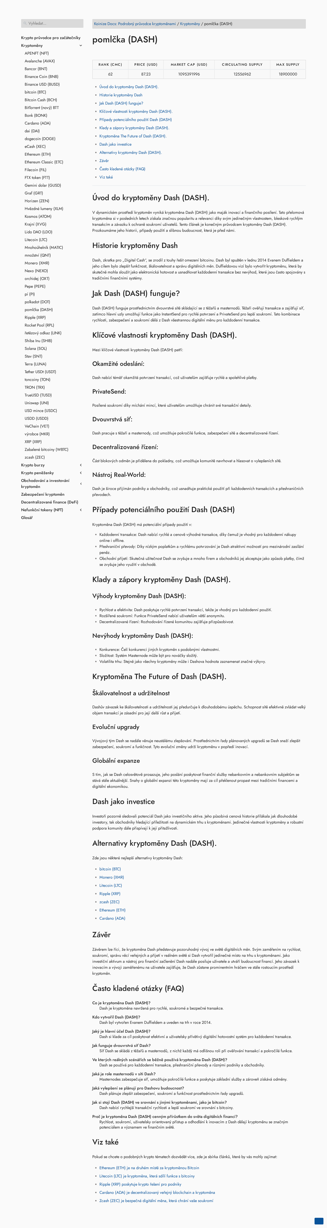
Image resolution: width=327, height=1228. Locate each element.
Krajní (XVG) (35, 224)
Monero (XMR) (37, 263)
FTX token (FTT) (37, 177)
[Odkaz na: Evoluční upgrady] (145, 727)
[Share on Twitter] (105, 52)
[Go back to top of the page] (319, 1221)
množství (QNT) (38, 255)
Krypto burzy (33, 465)
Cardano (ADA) (38, 123)
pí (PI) (30, 294)
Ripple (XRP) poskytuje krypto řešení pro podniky (140, 1184)
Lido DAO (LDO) (38, 232)
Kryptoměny (32, 45)
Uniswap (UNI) (37, 403)
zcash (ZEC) (35, 457)
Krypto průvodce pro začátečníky (51, 38)
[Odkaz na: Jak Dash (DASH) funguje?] (186, 293)
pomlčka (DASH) (39, 310)
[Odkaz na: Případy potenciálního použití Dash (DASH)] (241, 510)
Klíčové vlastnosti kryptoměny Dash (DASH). (136, 111)
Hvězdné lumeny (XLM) (44, 209)
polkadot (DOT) (37, 302)
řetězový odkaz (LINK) (43, 333)
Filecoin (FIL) (35, 170)
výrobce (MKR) (37, 434)
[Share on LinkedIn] (113, 52)
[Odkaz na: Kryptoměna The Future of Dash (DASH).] (233, 676)
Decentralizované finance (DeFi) (49, 502)
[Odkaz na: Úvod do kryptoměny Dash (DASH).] (216, 197)
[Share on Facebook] (96, 52)
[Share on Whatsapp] (130, 52)
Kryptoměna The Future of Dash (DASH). (133, 136)
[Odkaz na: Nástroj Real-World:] (151, 475)
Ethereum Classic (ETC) (44, 162)
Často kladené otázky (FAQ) (122, 169)
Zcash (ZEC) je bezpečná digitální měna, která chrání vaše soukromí (156, 1201)
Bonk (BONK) (36, 115)
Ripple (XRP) (35, 317)
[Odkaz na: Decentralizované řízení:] (164, 447)
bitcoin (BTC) (35, 92)
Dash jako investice (115, 144)
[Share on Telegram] (139, 52)
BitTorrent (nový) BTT (42, 108)
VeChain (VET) (37, 426)
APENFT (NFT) (37, 53)
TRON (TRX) (35, 387)
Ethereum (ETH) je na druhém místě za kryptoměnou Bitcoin (149, 1168)
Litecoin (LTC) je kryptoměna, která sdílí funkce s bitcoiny (147, 1176)
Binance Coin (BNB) (42, 76)
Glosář (27, 518)
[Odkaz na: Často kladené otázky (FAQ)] (191, 988)
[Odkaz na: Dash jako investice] (161, 801)
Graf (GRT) (34, 193)
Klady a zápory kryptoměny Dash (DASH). (134, 128)
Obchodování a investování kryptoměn (45, 483)
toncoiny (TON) (37, 379)
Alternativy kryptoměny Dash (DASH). (130, 152)
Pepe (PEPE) (35, 286)
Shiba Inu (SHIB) (38, 341)
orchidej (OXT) (37, 278)
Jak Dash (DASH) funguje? (121, 103)
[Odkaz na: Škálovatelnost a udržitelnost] (175, 693)
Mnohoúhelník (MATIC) (44, 247)
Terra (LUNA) (35, 364)
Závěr (104, 161)
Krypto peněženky (37, 473)
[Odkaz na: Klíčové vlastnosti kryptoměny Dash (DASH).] (243, 335)
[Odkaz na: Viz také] (125, 1142)
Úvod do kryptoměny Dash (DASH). (129, 87)
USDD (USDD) (36, 418)
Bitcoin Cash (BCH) (41, 100)
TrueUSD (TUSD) (38, 395)
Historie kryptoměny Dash (120, 95)
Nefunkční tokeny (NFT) (42, 510)
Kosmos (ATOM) (38, 216)
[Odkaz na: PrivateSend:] (132, 392)
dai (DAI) (32, 131)
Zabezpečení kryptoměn (43, 494)
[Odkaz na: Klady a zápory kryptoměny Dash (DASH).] (237, 579)
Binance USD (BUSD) (42, 84)
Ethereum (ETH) (38, 154)
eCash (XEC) (35, 146)
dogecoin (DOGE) (40, 139)
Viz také (106, 177)
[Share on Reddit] (122, 52)
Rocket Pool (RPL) (39, 325)
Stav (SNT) (33, 356)
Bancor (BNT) (36, 69)
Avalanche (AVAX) (40, 61)
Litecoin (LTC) (36, 240)
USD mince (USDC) (41, 411)
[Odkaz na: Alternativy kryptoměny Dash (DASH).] (223, 843)
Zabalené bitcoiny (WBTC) (47, 449)
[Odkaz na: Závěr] (117, 934)
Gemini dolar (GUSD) (43, 185)
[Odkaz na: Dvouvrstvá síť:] (138, 419)
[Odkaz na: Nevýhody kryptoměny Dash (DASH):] (199, 636)
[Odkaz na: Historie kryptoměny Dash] (184, 245)
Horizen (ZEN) (37, 201)
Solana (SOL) (36, 348)
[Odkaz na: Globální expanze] (145, 761)
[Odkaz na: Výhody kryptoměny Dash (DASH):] (192, 596)
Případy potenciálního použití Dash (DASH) (135, 120)
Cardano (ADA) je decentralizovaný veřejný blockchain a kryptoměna (157, 1192)
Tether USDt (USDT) (40, 372)
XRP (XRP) (33, 442)
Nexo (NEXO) (36, 271)
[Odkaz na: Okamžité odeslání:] (150, 364)
